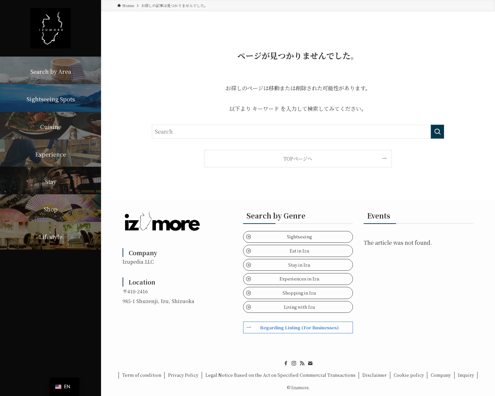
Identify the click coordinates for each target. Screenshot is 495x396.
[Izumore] (50, 28)
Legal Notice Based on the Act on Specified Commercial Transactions (280, 375)
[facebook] (286, 363)
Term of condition (141, 375)
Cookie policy (409, 375)
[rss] (302, 363)
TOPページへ (298, 158)
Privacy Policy (183, 375)
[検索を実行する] (437, 132)
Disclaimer (374, 375)
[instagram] (294, 363)
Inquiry (466, 375)
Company (441, 375)
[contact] (310, 363)
